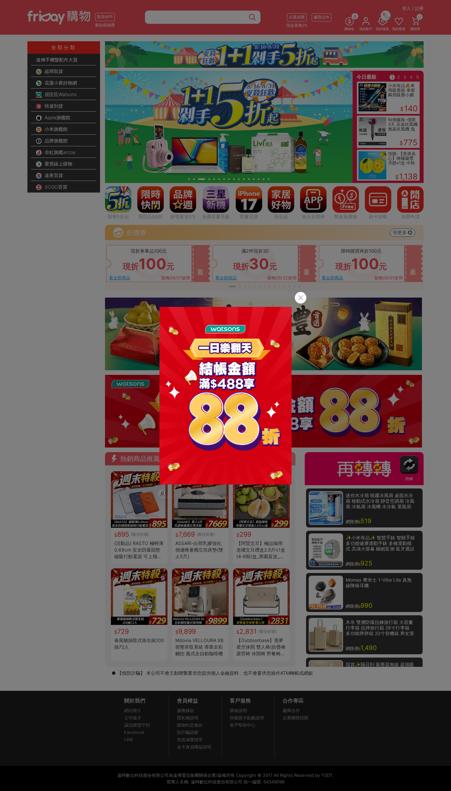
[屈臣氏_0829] (225, 396)
